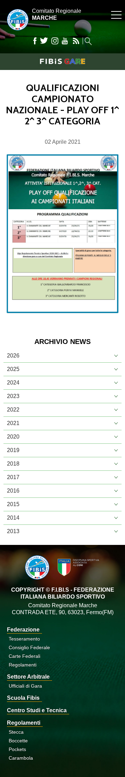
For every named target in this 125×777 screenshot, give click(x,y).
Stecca (16, 732)
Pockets (17, 749)
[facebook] (35, 40)
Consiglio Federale (29, 647)
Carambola (21, 758)
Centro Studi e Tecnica (37, 710)
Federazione (23, 630)
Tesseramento (24, 639)
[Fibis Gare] (62, 61)
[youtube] (64, 40)
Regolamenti (22, 665)
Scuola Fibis (23, 698)
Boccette (18, 740)
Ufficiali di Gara (25, 686)
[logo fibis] (15, 32)
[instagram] (55, 40)
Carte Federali (24, 656)
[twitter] (44, 40)
